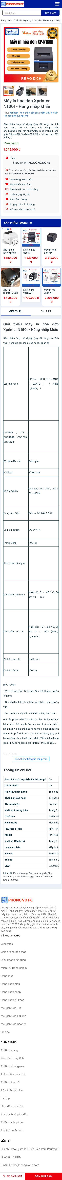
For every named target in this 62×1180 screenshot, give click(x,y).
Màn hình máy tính (12, 1058)
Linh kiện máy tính (12, 1106)
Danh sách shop (11, 992)
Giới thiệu (15, 311)
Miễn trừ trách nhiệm (14, 968)
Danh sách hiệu (10, 984)
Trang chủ (5, 20)
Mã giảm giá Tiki (11, 1008)
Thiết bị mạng (9, 1050)
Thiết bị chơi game (12, 1066)
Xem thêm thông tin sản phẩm (31, 759)
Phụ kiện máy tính (12, 1130)
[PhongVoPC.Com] (17, 4)
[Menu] (57, 3)
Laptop (5, 1098)
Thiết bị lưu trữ (10, 1082)
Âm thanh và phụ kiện (14, 1114)
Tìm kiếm (50, 13)
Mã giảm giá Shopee (13, 1024)
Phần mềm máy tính (13, 1074)
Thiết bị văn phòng (22, 20)
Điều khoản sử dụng (13, 959)
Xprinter (14, 112)
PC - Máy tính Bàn (12, 1090)
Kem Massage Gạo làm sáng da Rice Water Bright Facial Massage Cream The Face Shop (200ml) (28, 876)
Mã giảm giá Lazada (13, 1016)
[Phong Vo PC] (17, 900)
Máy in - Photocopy (44, 20)
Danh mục (7, 976)
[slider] (8, 91)
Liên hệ (5, 1032)
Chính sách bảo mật (13, 951)
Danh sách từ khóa (12, 1000)
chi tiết (46, 311)
